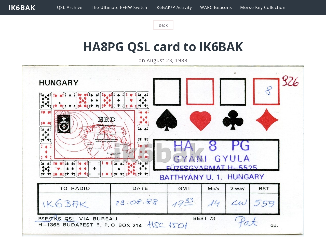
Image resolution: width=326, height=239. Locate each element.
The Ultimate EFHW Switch (119, 7)
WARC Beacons (216, 7)
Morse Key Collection (263, 7)
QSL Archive (70, 7)
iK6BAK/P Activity (173, 7)
